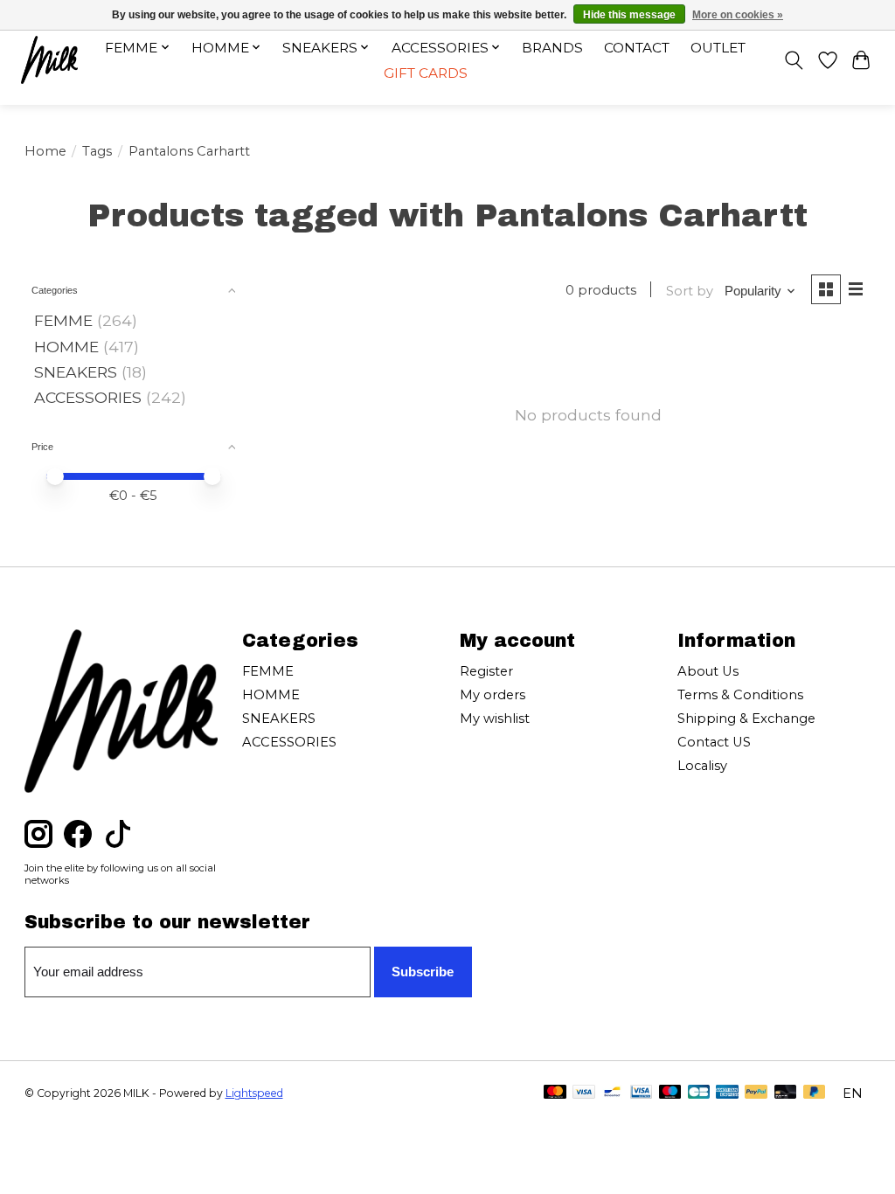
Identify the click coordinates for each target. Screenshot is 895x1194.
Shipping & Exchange (746, 718)
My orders (492, 695)
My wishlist (495, 718)
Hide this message (629, 15)
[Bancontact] (612, 1093)
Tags (97, 151)
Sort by (689, 291)
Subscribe (423, 972)
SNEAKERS (75, 372)
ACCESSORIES (88, 397)
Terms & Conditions (740, 695)
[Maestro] (670, 1093)
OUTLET (718, 47)
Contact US (714, 742)
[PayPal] (756, 1093)
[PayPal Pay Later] (814, 1093)
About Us (708, 671)
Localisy (702, 766)
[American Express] (727, 1093)
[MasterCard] (555, 1093)
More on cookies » (737, 15)
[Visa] (583, 1093)
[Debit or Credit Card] (785, 1093)
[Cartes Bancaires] (699, 1093)
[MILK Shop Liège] (49, 60)
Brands (552, 47)
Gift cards (426, 73)
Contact (637, 47)
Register (486, 671)
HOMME (66, 346)
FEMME (63, 320)
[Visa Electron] (641, 1093)
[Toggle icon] (793, 60)
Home (45, 151)
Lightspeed (254, 1093)
